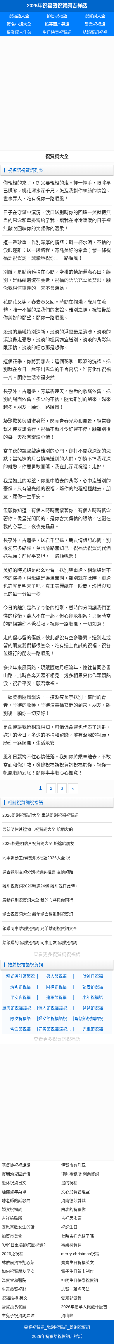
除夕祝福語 (20, 1018)
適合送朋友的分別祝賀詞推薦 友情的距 (37, 872)
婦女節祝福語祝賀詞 (56, 1018)
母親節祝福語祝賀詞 (92, 1018)
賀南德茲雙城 (73, 1200)
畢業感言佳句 (19, 32)
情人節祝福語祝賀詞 (56, 1008)
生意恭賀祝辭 (14, 1289)
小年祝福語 (92, 997)
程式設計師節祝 (20, 976)
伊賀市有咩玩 (73, 1165)
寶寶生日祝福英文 (77, 1262)
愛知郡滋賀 (71, 1298)
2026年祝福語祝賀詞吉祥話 (57, 6)
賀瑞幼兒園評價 (16, 1174)
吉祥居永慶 (71, 1218)
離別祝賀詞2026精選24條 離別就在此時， (40, 886)
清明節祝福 (20, 986)
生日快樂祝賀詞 (57, 32)
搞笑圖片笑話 (57, 24)
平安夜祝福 (20, 997)
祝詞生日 (69, 1227)
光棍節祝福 (92, 1029)
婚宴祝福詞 (12, 1209)
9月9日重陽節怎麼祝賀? (24, 1245)
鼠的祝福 (69, 1182)
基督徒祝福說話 (16, 1165)
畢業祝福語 (95, 24)
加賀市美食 (12, 1236)
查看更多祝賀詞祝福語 (57, 954)
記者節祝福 (92, 986)
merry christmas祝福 (80, 1253)
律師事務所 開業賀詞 (80, 1174)
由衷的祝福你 (73, 1209)
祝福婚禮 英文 (14, 1298)
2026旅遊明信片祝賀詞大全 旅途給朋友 (38, 843)
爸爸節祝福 (92, 1008)
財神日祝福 (92, 976)
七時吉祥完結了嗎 (77, 1236)
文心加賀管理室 (75, 1191)
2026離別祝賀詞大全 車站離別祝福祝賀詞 (40, 815)
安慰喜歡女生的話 (18, 1227)
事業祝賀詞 (71, 1245)
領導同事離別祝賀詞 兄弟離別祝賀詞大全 (39, 928)
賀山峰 (67, 1315)
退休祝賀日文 (14, 1182)
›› (73, 788)
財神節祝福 (56, 986)
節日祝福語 (57, 15)
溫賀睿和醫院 (14, 1280)
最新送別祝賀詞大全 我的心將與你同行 (37, 900)
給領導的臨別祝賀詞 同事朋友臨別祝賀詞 (39, 942)
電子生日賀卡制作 (77, 1271)
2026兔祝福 (12, 1253)
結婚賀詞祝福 (95, 32)
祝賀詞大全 (95, 15)
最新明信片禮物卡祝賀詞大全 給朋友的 (37, 829)
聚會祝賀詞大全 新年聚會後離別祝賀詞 (37, 914)
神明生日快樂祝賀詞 (79, 1280)
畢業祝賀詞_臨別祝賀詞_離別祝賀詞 (57, 1327)
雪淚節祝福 (20, 1029)
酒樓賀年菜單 (14, 1191)
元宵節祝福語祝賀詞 (56, 1029)
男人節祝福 (56, 976)
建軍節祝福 (56, 997)
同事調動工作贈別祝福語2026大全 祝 (36, 857)
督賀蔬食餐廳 (14, 1306)
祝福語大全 (19, 15)
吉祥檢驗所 (12, 1218)
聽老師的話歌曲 (16, 1200)
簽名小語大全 (19, 24)
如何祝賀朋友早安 (18, 1271)
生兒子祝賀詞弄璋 (18, 1315)
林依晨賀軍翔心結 (18, 1262)
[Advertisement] (57, 93)
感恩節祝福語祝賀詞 (20, 1008)
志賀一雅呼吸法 (75, 1289)
